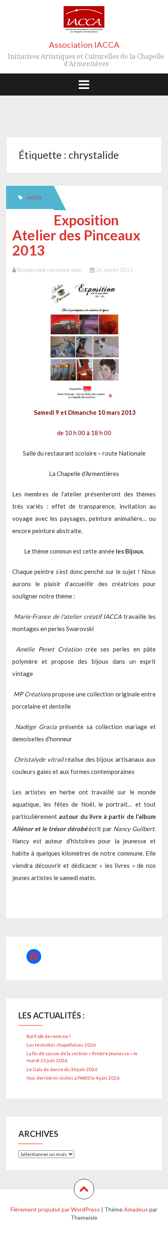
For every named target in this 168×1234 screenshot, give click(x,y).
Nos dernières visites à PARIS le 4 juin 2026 (73, 1078)
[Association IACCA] (84, 23)
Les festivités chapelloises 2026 (61, 1045)
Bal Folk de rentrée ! (49, 1036)
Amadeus (136, 1209)
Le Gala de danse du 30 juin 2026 (62, 1069)
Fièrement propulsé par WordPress (55, 1209)
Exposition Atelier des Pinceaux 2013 (76, 235)
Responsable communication (49, 270)
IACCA (34, 197)
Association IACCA (84, 44)
